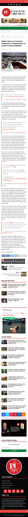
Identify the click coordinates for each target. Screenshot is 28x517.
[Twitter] (11, 4)
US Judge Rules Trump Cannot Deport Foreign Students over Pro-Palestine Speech (17, 378)
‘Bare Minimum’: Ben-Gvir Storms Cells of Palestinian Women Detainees (16, 385)
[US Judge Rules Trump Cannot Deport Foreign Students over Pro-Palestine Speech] (4, 378)
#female (22, 170)
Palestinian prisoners (18, 262)
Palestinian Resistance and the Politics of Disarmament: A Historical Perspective (16, 393)
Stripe (22, 313)
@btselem (11, 222)
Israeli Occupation (19, 260)
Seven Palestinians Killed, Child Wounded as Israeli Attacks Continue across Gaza (16, 356)
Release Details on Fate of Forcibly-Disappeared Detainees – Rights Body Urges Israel (17, 286)
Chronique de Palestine (7, 483)
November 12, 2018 (7, 49)
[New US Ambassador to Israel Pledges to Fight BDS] (4, 300)
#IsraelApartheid (22, 178)
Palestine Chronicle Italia (7, 485)
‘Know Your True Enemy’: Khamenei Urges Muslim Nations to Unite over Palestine (17, 364)
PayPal (4, 315)
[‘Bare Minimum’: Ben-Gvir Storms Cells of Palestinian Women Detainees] (4, 385)
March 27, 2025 (12, 296)
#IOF (4, 170)
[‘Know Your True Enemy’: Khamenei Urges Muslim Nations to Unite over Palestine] (4, 364)
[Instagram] (14, 4)
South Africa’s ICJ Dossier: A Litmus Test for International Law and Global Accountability (17, 407)
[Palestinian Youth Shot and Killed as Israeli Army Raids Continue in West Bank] (4, 293)
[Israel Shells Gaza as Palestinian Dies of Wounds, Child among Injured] (4, 400)
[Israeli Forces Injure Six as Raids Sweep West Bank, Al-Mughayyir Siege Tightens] (4, 349)
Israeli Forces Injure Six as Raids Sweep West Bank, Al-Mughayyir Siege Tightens (16, 349)
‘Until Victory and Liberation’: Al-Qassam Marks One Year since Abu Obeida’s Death (17, 342)
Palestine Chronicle (6, 480)
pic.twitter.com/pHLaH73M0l (16, 96)
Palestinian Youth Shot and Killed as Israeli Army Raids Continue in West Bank (16, 293)
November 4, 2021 (12, 301)
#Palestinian (13, 165)
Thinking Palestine (6, 487)
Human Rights (8, 260)
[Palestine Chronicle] (14, 474)
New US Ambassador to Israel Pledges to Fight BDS (16, 299)
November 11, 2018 (21, 99)
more (3, 508)
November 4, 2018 (21, 132)
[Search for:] (14, 31)
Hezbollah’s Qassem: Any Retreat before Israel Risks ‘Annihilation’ (16, 370)
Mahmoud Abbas (6, 262)
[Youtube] (17, 4)
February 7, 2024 (12, 288)
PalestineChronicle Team (19, 515)
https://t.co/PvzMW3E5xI (8, 129)
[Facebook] (8, 4)
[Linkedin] (19, 4)
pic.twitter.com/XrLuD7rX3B (11, 178)
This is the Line (7, 310)
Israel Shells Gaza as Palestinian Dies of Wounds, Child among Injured (16, 400)
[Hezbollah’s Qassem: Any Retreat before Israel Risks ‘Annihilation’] (4, 371)
